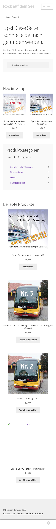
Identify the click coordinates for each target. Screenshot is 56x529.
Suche (28, 524)
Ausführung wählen (28, 339)
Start (8, 17)
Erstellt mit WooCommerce (30, 513)
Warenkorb (43, 522)
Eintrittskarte (16, 172)
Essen (12, 177)
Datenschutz (9, 513)
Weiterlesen (14, 135)
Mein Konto (9, 524)
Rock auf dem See (18, 6)
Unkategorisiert (17, 182)
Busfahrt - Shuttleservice (21, 166)
